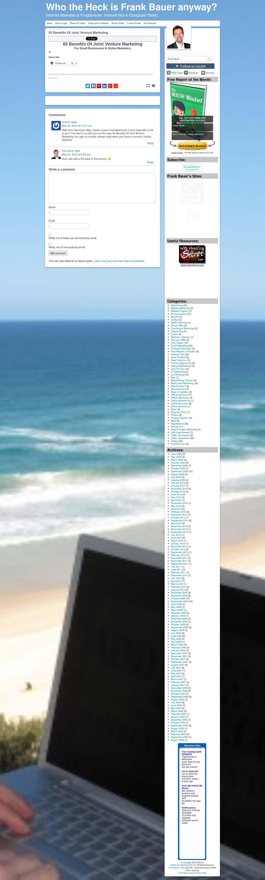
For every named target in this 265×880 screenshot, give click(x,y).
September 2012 (179, 552)
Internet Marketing (180, 366)
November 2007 (179, 656)
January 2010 (178, 589)
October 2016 (178, 491)
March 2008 (177, 644)
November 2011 (179, 560)
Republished (177, 423)
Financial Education (181, 348)
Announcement (179, 314)
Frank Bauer (68, 150)
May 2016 (176, 497)
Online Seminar (179, 406)
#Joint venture (112, 74)
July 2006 (176, 702)
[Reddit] (115, 86)
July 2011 (176, 566)
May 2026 (176, 457)
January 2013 (178, 543)
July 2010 (176, 578)
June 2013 (176, 537)
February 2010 (178, 586)
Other (174, 409)
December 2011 (179, 558)
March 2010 (177, 584)
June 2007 (176, 670)
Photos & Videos (77, 23)
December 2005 (179, 719)
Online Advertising (180, 400)
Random (193, 73)
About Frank (61, 23)
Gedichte (66, 121)
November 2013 (179, 529)
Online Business (179, 403)
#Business (66, 74)
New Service (177, 389)
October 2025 (178, 468)
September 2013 (179, 532)
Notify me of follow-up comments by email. (73, 238)
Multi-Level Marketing (182, 383)
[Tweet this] (87, 86)
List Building (177, 374)
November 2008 (179, 621)
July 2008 (176, 633)
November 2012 (179, 546)
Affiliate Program (179, 311)
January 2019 (178, 482)
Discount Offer (178, 340)
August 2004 (177, 740)
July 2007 (176, 667)
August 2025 (177, 474)
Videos (174, 441)
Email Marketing (179, 345)
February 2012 (178, 555)
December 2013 (179, 526)
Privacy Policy (118, 23)
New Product (177, 386)
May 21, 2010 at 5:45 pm (76, 154)
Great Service (178, 360)
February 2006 (178, 714)
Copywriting (177, 331)
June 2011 (176, 569)
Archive (210, 73)
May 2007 (176, 673)
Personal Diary (178, 412)
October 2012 (178, 549)
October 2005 (178, 722)
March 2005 (177, 731)
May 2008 (176, 638)
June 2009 (176, 604)
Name (52, 207)
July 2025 (176, 477)
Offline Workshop (180, 397)
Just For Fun (177, 368)
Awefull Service (179, 322)
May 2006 (176, 708)
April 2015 (176, 508)
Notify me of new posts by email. (67, 247)
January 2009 (178, 615)
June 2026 (176, 454)
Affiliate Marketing (180, 308)
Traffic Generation (180, 438)
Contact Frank (134, 23)
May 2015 (176, 506)
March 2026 (177, 459)
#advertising (55, 74)
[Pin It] (99, 86)
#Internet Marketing (95, 74)
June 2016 (176, 494)
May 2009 (176, 607)
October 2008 (178, 624)
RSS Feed (177, 73)
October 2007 (178, 659)
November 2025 (179, 465)
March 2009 (177, 610)
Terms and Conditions (98, 23)
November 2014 (179, 514)
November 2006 (179, 690)
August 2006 (177, 699)
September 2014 (179, 520)
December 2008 (179, 618)
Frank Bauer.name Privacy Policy (192, 872)
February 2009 (178, 612)
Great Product (178, 357)
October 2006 (178, 693)
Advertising (177, 305)
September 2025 (179, 471)
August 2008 (177, 630)
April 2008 (176, 641)
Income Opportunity (181, 363)
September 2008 (179, 627)
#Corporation (78, 74)
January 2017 (178, 485)
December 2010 (179, 575)
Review (174, 426)
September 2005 (179, 725)
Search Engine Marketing (184, 429)
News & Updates (179, 392)
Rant (173, 420)
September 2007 (179, 662)
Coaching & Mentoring (182, 328)
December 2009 (179, 592)
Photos (174, 415)
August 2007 (177, 664)
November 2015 (179, 503)
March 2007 (177, 679)
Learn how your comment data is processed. (119, 261)
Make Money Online (181, 380)
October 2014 (178, 517)
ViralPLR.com (178, 444)
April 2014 (176, 523)
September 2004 (179, 737)
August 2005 (177, 728)
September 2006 (179, 696)
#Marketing (125, 74)
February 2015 (178, 511)
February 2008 (178, 647)
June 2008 (176, 636)
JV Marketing (178, 371)
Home (49, 23)
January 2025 (178, 480)
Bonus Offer (177, 325)
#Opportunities (138, 74)
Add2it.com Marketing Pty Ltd (183, 864)
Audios (174, 319)
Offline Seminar (179, 394)
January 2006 (178, 716)
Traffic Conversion (180, 435)
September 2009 (179, 601)
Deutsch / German (180, 337)
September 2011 (179, 563)
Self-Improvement (180, 432)
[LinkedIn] (104, 86)
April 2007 (176, 676)
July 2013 (176, 534)
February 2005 (178, 734)
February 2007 (178, 682)
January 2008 (178, 650)
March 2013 (177, 540)
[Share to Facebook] (93, 86)
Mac (173, 377)
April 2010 (176, 581)
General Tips (177, 354)
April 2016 (176, 500)
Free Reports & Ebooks (183, 351)
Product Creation (179, 418)
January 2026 (178, 462)
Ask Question (149, 23)
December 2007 (179, 653)
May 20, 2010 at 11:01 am (77, 125)
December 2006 (179, 688)
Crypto (174, 334)
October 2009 (178, 598)
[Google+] (110, 86)
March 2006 (177, 711)
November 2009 (179, 595)
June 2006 (176, 705)
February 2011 (178, 572)
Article (174, 316)
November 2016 (179, 488)
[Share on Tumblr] (148, 86)
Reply (150, 143)
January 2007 (178, 685)
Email (52, 220)
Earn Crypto (177, 342)
